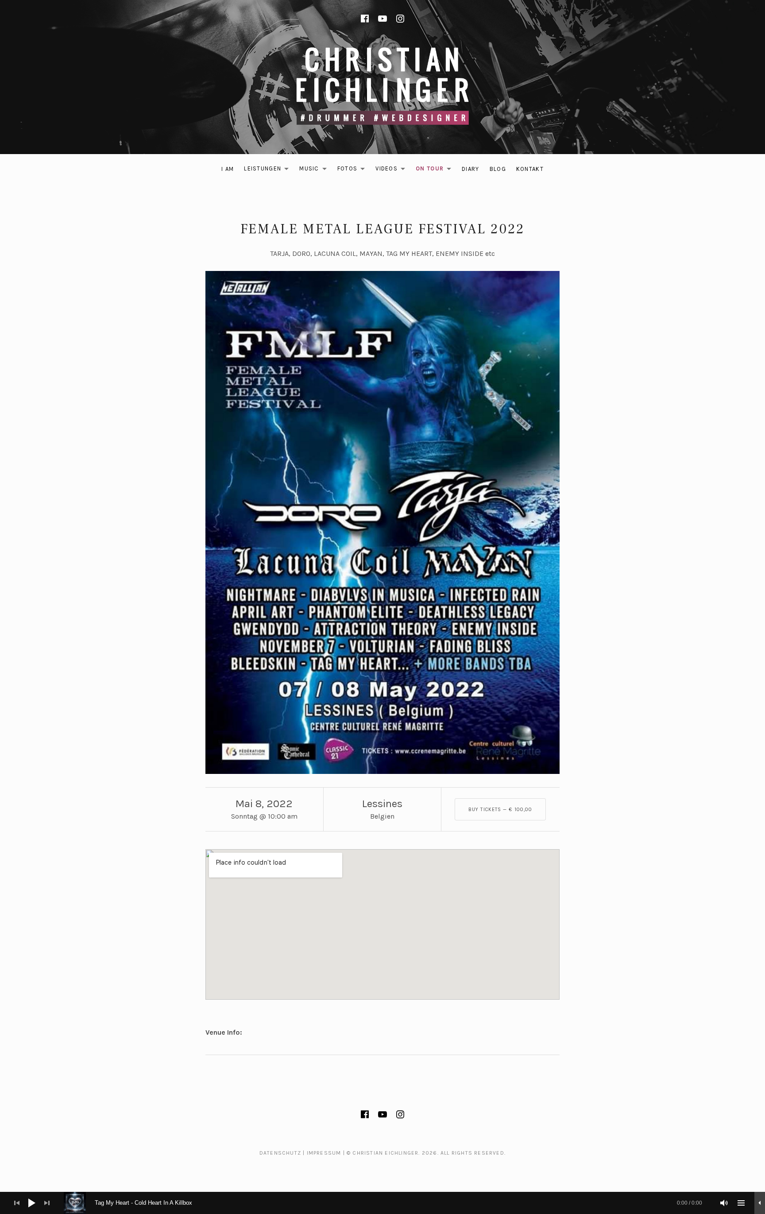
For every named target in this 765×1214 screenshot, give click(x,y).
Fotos (353, 170)
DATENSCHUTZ (280, 1153)
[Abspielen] (32, 1203)
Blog (498, 169)
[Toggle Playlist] (741, 1203)
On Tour (436, 170)
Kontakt (530, 169)
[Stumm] (724, 1203)
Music (315, 170)
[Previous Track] (17, 1203)
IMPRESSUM (324, 1153)
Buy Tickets (500, 809)
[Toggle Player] (759, 1203)
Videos (392, 170)
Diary (470, 169)
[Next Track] (47, 1203)
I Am (227, 169)
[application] (382, 1203)
